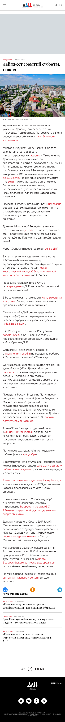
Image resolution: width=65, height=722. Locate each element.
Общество (8, 60)
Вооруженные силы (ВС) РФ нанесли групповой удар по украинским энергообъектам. (30, 510)
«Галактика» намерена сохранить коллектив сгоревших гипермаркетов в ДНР (27, 637)
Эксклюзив (8, 601)
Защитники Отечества (18, 432)
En (60, 5)
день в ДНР (51, 248)
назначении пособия (18, 353)
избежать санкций (14, 323)
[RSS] (21, 700)
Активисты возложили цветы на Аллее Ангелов (32, 480)
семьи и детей (11, 177)
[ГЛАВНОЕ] (44, 700)
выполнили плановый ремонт (21, 577)
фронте (36, 155)
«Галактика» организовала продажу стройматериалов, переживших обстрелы (29, 605)
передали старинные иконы (20, 536)
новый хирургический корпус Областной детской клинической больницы (29, 271)
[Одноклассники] (32, 589)
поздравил (54, 204)
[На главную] (32, 5)
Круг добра (29, 454)
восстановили (11, 335)
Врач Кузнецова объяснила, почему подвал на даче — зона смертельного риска (29, 620)
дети (11, 181)
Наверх (55, 683)
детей (28, 230)
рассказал (9, 372)
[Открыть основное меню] (4, 5)
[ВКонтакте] (5, 589)
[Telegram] (59, 589)
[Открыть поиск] (56, 5)
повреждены (14, 286)
